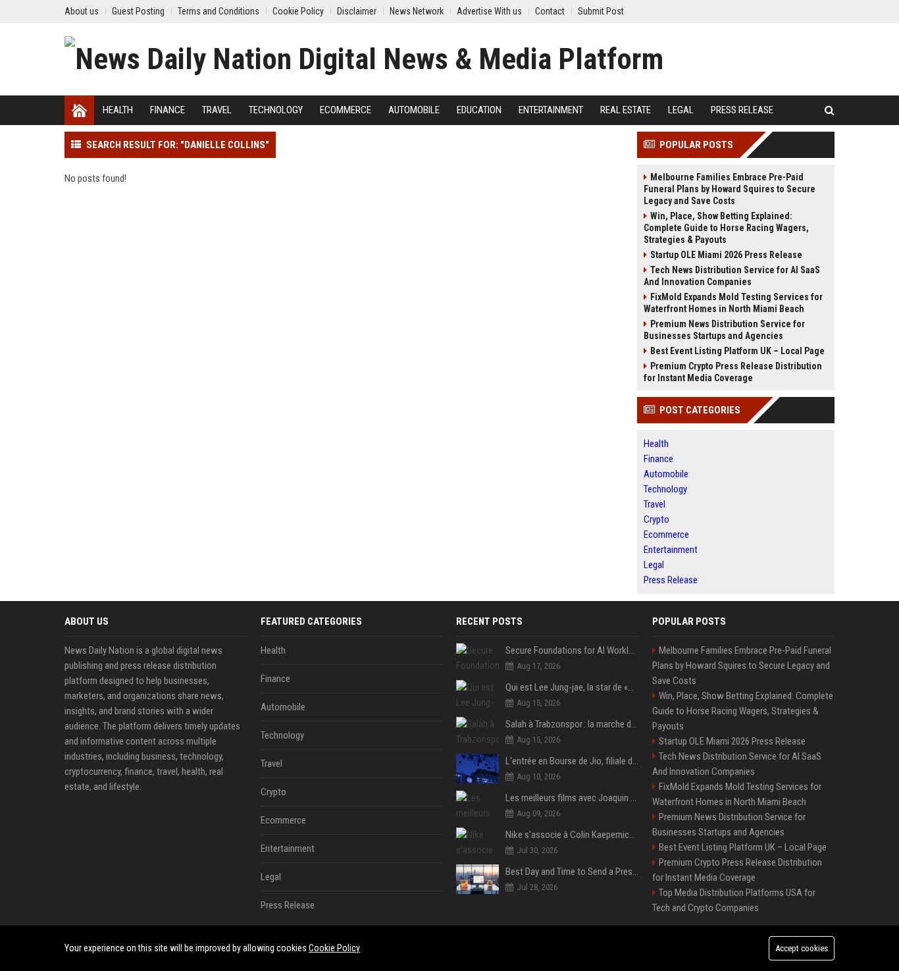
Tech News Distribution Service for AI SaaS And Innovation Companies (732, 276)
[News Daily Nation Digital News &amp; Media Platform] (363, 59)
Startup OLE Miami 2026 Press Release (726, 254)
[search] (830, 110)
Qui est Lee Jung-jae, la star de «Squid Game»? (572, 687)
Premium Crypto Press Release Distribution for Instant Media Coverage (733, 372)
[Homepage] (79, 110)
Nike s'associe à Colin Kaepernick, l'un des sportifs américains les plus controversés (572, 835)
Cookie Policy (334, 948)
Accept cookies (801, 948)
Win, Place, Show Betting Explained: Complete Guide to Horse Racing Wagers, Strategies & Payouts (726, 228)
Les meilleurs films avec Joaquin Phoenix (572, 798)
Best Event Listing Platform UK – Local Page (737, 351)
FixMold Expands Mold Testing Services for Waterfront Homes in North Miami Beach (733, 303)
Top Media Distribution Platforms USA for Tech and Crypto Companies (733, 900)
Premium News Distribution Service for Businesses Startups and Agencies (724, 330)
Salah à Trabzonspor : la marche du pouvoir (572, 724)
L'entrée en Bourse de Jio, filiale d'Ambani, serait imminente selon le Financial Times (572, 761)
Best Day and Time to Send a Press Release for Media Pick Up (572, 872)
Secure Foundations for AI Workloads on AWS (572, 650)
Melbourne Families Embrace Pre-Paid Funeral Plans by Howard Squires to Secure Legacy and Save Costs (729, 189)
